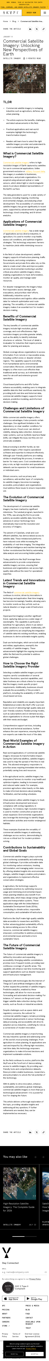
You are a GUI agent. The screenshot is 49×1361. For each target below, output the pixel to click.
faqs (28, 1314)
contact (29, 1318)
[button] (45, 13)
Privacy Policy (31, 1348)
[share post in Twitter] (36, 29)
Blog (14, 21)
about (4, 1314)
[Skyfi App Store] (13, 1298)
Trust (28, 1328)
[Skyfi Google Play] (36, 1298)
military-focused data (35, 171)
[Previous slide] (36, 1157)
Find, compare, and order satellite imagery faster (23, 7)
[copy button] (43, 29)
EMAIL (4, 1269)
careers (5, 1322)
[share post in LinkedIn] (30, 29)
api (3, 1306)
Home (5, 21)
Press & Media (32, 1306)
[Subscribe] (44, 1272)
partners (6, 1318)
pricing (5, 1310)
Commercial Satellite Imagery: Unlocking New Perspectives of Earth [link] (32, 21)
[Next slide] (44, 1157)
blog (28, 1310)
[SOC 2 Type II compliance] (15, 1288)
